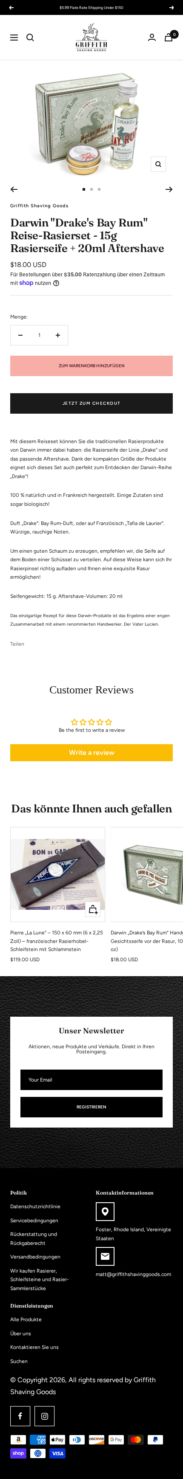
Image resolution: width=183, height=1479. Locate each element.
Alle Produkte (26, 1319)
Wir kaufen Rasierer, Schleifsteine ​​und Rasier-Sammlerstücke (39, 1279)
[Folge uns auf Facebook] (20, 1416)
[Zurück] (13, 189)
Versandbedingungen (35, 1257)
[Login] (152, 37)
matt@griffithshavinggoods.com (133, 1274)
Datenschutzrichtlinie (35, 1206)
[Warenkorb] (168, 37)
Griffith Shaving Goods (39, 206)
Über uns (20, 1334)
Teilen (17, 644)
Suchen (19, 1361)
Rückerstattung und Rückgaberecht (33, 1238)
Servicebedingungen (34, 1221)
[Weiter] (169, 189)
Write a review (91, 752)
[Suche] (30, 37)
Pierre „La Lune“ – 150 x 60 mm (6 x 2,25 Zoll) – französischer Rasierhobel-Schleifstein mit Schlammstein (56, 941)
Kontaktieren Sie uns (34, 1347)
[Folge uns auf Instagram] (44, 1416)
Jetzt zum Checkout (92, 403)
